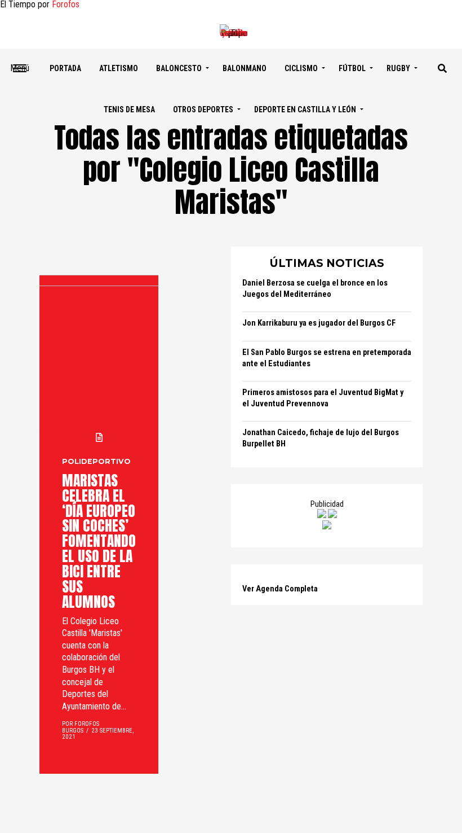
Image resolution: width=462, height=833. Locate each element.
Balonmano (244, 68)
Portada (65, 68)
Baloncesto (179, 68)
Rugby (398, 68)
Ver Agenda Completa (280, 589)
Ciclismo (301, 68)
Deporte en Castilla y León (305, 109)
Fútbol (352, 68)
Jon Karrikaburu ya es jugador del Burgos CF (319, 323)
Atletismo (118, 68)
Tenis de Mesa (129, 109)
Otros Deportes (203, 109)
